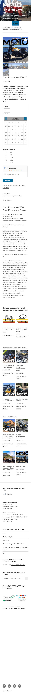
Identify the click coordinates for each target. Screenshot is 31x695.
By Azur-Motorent (7, 691)
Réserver (7, 180)
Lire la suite (6, 475)
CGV (4, 533)
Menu (16, 23)
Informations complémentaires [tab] (12, 196)
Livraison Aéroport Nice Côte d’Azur (13, 544)
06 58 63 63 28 (7, 504)
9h (11, 155)
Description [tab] (6, 194)
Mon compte (6, 540)
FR (3, 553)
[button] (25, 39)
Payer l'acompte (11, 168)
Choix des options (8, 335)
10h (11, 157)
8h (11, 152)
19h (11, 163)
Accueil (4, 27)
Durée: (6, 106)
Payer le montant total (13, 174)
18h (11, 160)
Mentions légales (8, 537)
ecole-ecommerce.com (18, 565)
